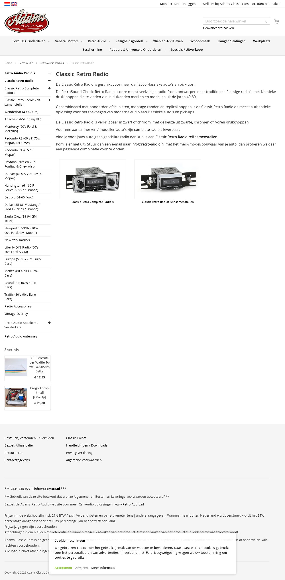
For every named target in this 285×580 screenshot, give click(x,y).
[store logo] (26, 21)
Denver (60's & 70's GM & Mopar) (23, 176)
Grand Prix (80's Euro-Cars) (20, 285)
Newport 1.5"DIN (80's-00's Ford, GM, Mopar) (21, 230)
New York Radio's (17, 240)
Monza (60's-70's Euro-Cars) (21, 273)
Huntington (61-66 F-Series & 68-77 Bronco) (21, 187)
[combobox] (236, 21)
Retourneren (13, 453)
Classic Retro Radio (19, 81)
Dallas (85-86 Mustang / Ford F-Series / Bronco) (22, 206)
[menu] (142, 45)
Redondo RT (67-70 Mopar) (18, 152)
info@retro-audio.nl (148, 144)
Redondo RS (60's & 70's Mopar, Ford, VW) (22, 140)
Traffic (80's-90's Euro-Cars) (20, 296)
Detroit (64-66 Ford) (18, 197)
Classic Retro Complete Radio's (92, 202)
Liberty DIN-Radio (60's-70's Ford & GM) (21, 249)
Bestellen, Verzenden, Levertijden (29, 438)
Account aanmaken (266, 4)
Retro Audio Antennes (20, 336)
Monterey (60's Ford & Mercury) (20, 128)
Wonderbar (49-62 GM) (21, 112)
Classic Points (76, 438)
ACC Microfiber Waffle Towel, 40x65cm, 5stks (39, 364)
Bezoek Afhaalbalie (18, 445)
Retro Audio (26, 63)
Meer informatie (103, 568)
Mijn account (169, 4)
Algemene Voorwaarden (84, 460)
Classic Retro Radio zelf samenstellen (186, 136)
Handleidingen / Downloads (87, 445)
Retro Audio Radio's (52, 63)
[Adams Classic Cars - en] (14, 4)
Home (8, 63)
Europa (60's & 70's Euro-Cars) (22, 261)
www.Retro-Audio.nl (129, 504)
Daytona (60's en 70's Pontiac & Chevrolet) (20, 164)
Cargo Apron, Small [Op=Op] (39, 392)
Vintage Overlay (16, 313)
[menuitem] (30, 41)
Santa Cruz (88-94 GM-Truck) (21, 218)
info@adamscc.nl (47, 489)
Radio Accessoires (17, 306)
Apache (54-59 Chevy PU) (22, 119)
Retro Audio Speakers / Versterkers (21, 325)
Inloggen (189, 4)
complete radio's (148, 129)
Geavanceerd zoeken (218, 28)
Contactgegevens (17, 460)
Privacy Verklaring (79, 453)
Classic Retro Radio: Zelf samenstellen (168, 202)
